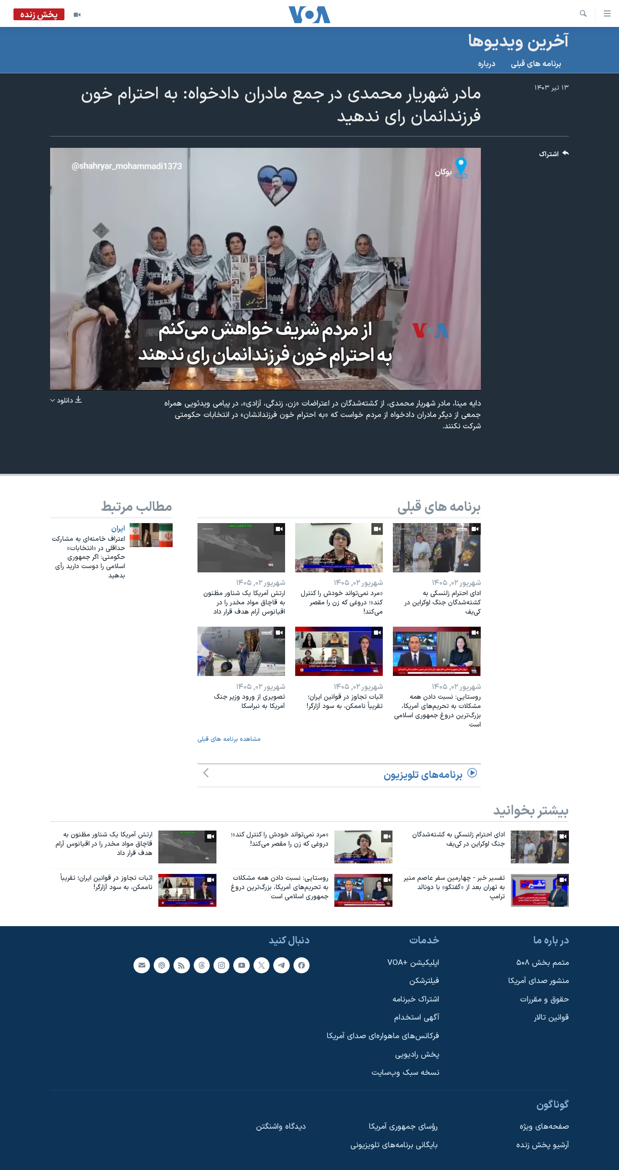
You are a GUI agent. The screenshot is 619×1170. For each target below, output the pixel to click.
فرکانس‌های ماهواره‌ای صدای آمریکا (383, 1036)
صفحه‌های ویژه (544, 1127)
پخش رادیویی (417, 1054)
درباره (487, 64)
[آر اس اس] (181, 965)
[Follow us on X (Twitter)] (261, 965)
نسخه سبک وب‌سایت (405, 1073)
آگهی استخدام (416, 1017)
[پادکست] (162, 965)
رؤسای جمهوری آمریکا (403, 1127)
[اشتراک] (141, 965)
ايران (118, 529)
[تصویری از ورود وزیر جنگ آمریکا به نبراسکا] (241, 651)
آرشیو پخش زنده (542, 1145)
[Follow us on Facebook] (301, 965)
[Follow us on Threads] (202, 965)
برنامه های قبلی (536, 64)
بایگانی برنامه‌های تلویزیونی (394, 1145)
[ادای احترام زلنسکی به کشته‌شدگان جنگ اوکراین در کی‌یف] (436, 547)
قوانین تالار (551, 1017)
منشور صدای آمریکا (538, 981)
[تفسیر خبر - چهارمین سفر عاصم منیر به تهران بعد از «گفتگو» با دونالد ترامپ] (540, 890)
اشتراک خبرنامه (415, 999)
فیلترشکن (424, 981)
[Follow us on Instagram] (221, 965)
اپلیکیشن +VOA (413, 962)
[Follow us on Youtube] (241, 965)
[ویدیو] (77, 14)
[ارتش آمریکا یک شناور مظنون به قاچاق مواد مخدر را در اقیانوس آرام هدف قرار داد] (241, 547)
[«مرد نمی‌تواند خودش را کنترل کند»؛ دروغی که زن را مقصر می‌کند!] (339, 547)
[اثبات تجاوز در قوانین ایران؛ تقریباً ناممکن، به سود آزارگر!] (339, 651)
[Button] (554, 156)
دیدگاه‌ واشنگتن (281, 1127)
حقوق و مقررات (544, 999)
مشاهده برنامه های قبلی (229, 739)
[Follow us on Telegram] (281, 965)
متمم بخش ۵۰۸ (542, 962)
